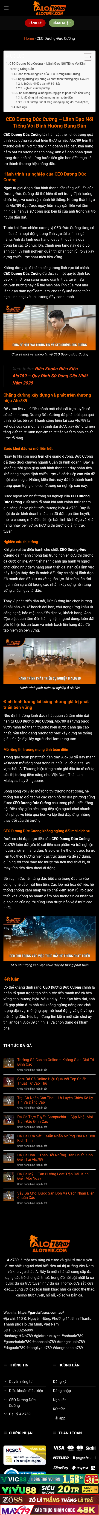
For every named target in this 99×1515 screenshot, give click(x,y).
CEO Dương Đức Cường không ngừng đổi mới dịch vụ (56, 102)
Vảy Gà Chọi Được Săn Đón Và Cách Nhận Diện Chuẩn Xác (55, 1195)
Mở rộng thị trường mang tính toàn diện (48, 97)
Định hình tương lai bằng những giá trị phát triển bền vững (53, 93)
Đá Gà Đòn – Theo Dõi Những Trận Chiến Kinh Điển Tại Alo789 (55, 1157)
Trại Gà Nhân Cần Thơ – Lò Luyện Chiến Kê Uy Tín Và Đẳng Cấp (55, 1100)
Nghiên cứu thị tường (36, 88)
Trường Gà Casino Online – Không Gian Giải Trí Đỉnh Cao (55, 1062)
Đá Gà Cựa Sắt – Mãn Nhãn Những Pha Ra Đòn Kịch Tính (56, 1138)
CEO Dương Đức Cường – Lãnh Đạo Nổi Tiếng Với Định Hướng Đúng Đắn (48, 66)
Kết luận (21, 107)
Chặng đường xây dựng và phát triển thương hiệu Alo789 (52, 79)
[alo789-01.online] (49, 8)
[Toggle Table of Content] (85, 57)
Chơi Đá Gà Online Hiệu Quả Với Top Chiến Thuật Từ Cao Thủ (51, 1081)
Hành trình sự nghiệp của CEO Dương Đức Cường (48, 74)
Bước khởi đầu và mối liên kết (41, 83)
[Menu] (6, 7)
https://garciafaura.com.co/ (41, 1312)
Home (29, 38)
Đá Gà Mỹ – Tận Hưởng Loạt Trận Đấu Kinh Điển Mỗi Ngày (53, 1176)
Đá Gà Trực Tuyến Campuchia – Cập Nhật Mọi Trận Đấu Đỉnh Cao (55, 1119)
